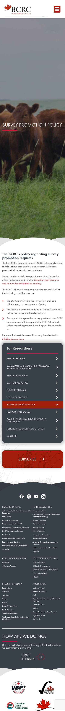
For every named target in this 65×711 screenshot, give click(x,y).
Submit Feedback (27, 657)
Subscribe (27, 459)
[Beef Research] (18, 9)
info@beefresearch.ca (13, 338)
